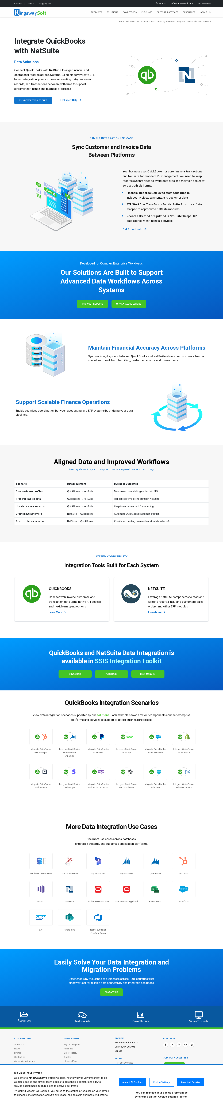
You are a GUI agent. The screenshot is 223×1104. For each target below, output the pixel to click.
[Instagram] (191, 1044)
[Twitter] (172, 1044)
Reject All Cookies (190, 1082)
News (17, 1048)
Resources (189, 12)
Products (96, 12)
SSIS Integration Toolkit (33, 100)
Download (75, 674)
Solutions (112, 12)
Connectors (130, 12)
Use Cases (156, 21)
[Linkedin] (178, 1044)
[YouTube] (185, 1044)
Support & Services (167, 12)
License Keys (70, 1061)
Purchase (146, 12)
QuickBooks (169, 21)
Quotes (30, 4)
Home (121, 21)
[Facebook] (165, 1044)
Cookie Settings (161, 1082)
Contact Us (111, 992)
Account (18, 4)
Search (162, 3)
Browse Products (92, 304)
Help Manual (147, 674)
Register (76, 1044)
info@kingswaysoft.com (182, 3)
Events (17, 1053)
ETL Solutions (143, 21)
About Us (205, 12)
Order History (70, 1053)
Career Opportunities (24, 1061)
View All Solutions (129, 304)
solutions (103, 715)
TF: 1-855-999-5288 (124, 1062)
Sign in (67, 1044)
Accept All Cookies (132, 1082)
